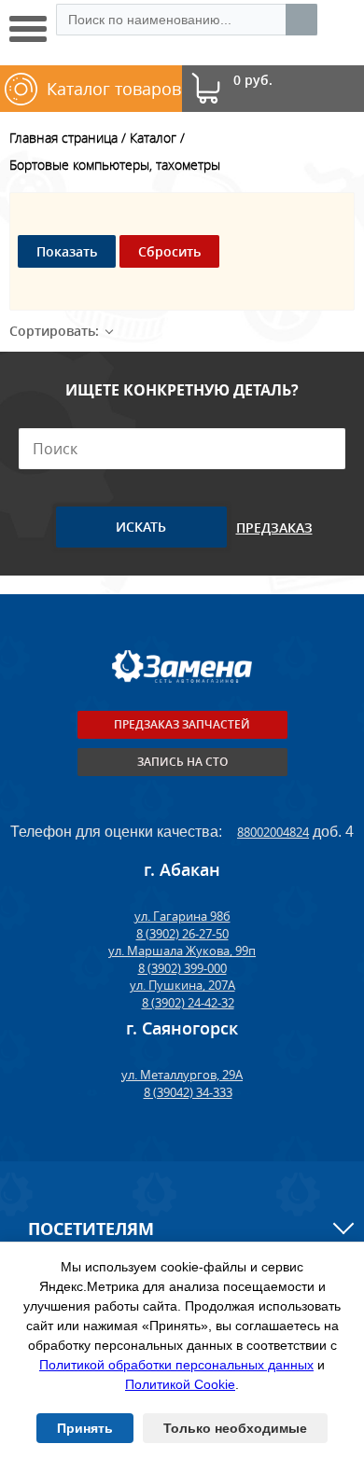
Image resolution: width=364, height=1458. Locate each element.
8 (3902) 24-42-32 (188, 1002)
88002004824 (273, 832)
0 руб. (253, 81)
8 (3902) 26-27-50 (182, 933)
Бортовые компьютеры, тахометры (114, 165)
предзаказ (274, 527)
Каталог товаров (114, 88)
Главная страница (63, 137)
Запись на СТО (182, 762)
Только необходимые (235, 1428)
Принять (85, 1428)
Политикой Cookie (180, 1384)
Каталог (153, 137)
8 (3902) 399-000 (182, 968)
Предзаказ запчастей (182, 724)
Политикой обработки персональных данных (176, 1364)
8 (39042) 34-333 (188, 1092)
